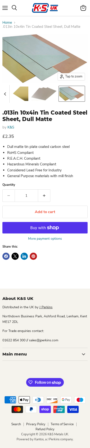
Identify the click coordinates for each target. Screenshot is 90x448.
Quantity (8, 185)
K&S (10, 127)
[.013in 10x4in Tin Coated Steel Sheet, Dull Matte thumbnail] (20, 93)
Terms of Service (62, 424)
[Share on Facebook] (6, 256)
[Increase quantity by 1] (44, 195)
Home (7, 23)
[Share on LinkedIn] (24, 256)
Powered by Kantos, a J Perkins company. (45, 439)
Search (16, 424)
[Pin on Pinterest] (33, 256)
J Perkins (46, 307)
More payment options (45, 239)
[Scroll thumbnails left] (6, 94)
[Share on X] (15, 256)
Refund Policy (45, 429)
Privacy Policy (35, 424)
